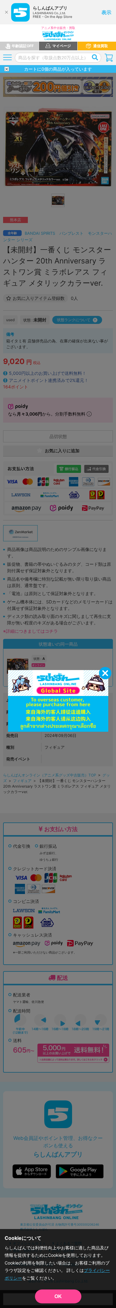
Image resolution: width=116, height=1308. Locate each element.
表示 (106, 12)
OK (58, 1296)
